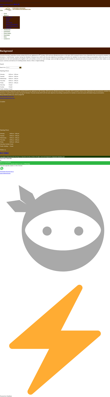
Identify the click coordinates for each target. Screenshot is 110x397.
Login (1, 6)
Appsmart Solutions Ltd (58, 156)
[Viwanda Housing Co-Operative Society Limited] (17, 10)
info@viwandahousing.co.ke (7, 4)
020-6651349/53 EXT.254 (6, 0)
